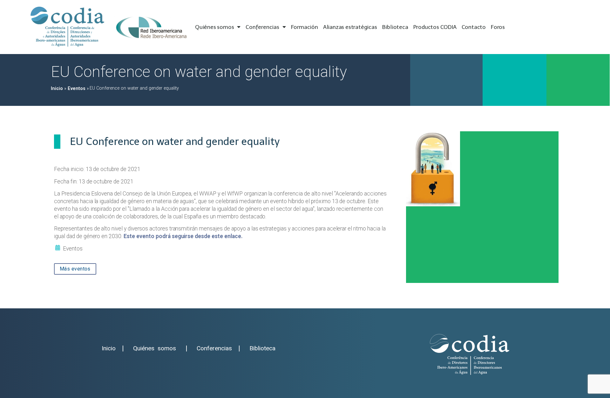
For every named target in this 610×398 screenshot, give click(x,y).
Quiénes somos (214, 27)
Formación (304, 27)
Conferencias (262, 27)
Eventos (76, 88)
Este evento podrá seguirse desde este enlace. (183, 236)
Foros (498, 27)
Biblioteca (395, 27)
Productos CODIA (435, 27)
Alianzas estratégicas (350, 27)
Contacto (474, 27)
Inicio (57, 88)
